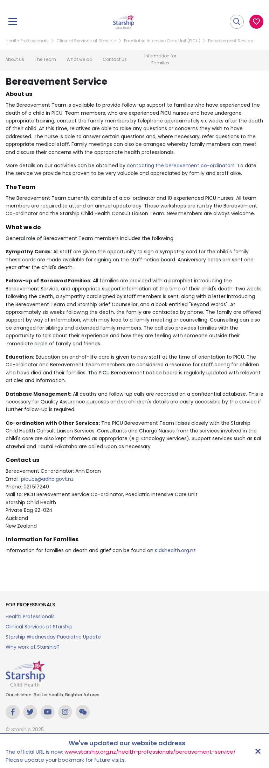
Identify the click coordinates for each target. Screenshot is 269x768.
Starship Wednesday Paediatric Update (53, 636)
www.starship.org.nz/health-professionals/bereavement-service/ (150, 751)
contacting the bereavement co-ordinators (181, 165)
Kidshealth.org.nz (175, 550)
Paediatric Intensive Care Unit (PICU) (162, 41)
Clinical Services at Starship (86, 41)
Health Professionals (27, 41)
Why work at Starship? (33, 646)
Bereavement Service (230, 41)
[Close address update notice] (257, 751)
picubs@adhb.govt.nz (47, 478)
